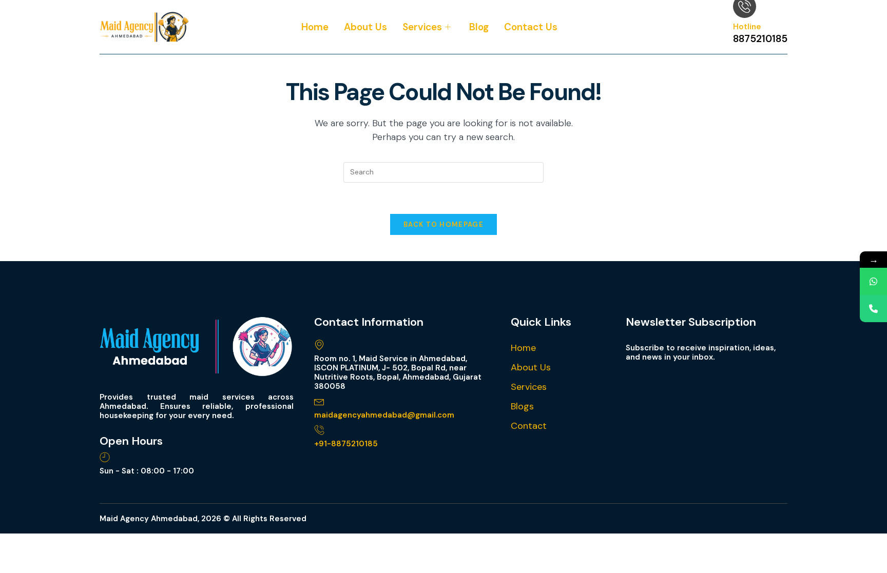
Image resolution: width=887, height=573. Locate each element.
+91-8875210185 (346, 444)
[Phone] (873, 308)
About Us (365, 27)
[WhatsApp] (873, 281)
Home (315, 27)
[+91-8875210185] (319, 430)
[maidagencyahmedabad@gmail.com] (319, 401)
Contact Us (530, 27)
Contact (529, 426)
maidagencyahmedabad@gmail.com (384, 415)
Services (422, 27)
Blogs (522, 406)
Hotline (747, 27)
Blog (479, 27)
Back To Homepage (443, 224)
